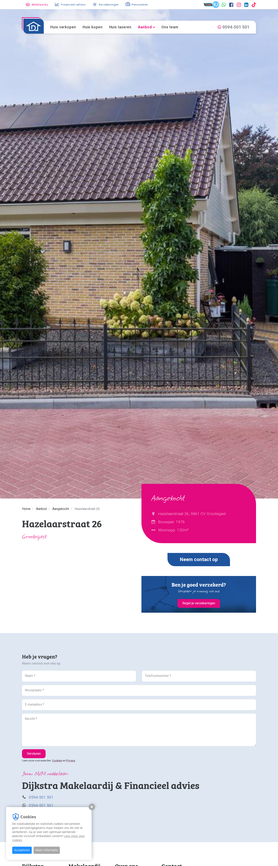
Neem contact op (199, 559)
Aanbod (145, 27)
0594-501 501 (41, 797)
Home (26, 509)
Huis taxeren (120, 27)
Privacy (70, 760)
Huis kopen (93, 27)
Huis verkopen (63, 27)
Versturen (34, 754)
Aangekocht (60, 509)
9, (216, 5)
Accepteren (22, 850)
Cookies (57, 760)
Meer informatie (47, 850)
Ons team (169, 27)
